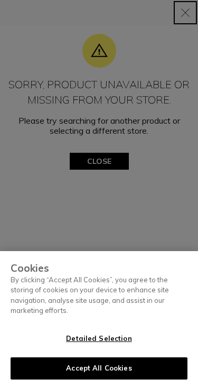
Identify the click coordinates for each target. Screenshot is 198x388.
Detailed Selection (98, 338)
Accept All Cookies (98, 368)
